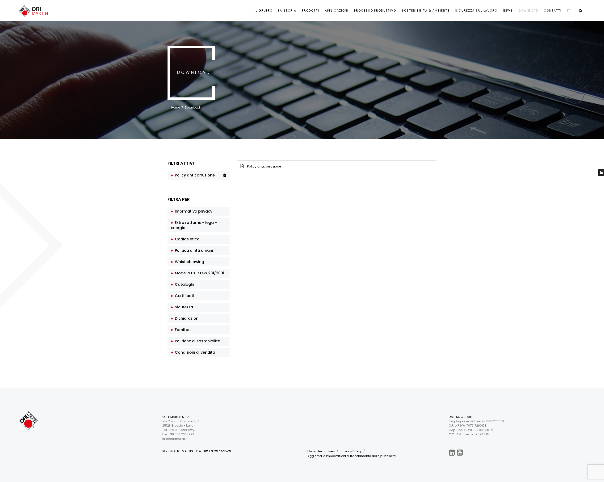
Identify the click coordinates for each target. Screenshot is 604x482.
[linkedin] (452, 453)
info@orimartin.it (174, 438)
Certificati (183, 295)
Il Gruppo (264, 10)
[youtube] (460, 453)
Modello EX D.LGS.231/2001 (198, 273)
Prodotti (310, 10)
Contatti (553, 10)
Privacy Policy (351, 451)
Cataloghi (183, 284)
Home (175, 107)
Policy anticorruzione (194, 175)
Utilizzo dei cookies (320, 451)
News (508, 10)
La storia (287, 10)
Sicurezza (183, 307)
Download (528, 10)
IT (568, 10)
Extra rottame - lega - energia (194, 225)
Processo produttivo (375, 10)
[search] (580, 10)
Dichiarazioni (186, 318)
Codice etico (186, 239)
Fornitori (182, 329)
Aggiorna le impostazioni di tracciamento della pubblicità (351, 456)
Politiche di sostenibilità (196, 341)
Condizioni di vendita (194, 352)
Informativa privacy (192, 211)
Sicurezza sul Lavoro (476, 10)
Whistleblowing (188, 261)
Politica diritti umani (193, 250)
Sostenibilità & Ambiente (425, 10)
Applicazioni (336, 10)
